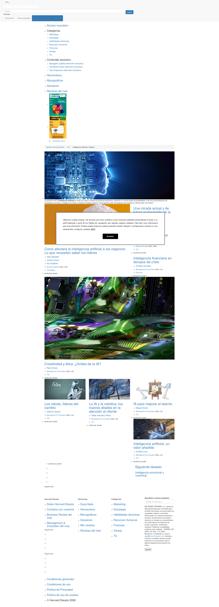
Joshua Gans (53, 164)
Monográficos (55, 80)
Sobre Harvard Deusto (60, 504)
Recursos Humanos (58, 44)
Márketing (53, 34)
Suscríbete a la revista (42, 18)
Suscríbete (86, 504)
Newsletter (57, 18)
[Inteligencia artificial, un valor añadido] (154, 429)
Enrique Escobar (54, 177)
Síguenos (48, 529)
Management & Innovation (145, 269)
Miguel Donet (53, 191)
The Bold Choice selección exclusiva (66, 66)
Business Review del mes (59, 515)
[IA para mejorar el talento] (154, 389)
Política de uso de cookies (62, 595)
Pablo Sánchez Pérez (56, 187)
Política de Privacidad (60, 589)
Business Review (53, 267)
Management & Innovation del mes (58, 524)
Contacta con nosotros (60, 509)
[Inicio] (68, 6)
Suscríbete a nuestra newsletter (157, 498)
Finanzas (53, 47)
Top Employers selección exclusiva (65, 70)
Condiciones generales (60, 579)
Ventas (52, 51)
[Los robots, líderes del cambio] (65, 389)
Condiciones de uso (58, 584)
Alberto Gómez (54, 184)
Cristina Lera (53, 194)
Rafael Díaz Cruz (55, 170)
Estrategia (54, 37)
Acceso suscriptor (23, 18)
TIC (137, 249)
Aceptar (110, 236)
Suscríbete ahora (59, 141)
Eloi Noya (51, 174)
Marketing (119, 504)
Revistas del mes (57, 91)
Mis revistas (87, 525)
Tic (50, 54)
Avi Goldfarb (52, 167)
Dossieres (53, 86)
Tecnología (51, 270)
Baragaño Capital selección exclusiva (66, 63)
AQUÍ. (93, 229)
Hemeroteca (9, 18)
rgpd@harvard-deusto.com (154, 536)
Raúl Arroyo (52, 181)
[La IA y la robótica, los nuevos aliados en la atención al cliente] (109, 389)
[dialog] (110, 228)
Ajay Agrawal (53, 160)
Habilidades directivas (59, 41)
